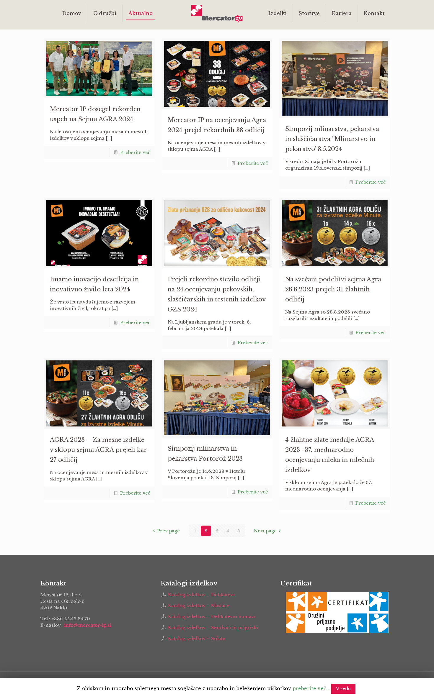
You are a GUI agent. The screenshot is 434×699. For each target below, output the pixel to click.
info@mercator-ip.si (87, 625)
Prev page (168, 531)
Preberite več (135, 152)
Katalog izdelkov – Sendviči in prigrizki (213, 627)
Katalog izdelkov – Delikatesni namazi (211, 616)
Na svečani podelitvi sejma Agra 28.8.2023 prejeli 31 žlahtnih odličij (333, 289)
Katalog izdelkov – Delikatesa (201, 595)
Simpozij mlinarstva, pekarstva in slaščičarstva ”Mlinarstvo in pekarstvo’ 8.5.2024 (332, 138)
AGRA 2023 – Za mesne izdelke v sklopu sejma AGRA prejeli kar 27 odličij (98, 449)
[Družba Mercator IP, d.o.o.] (217, 13)
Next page (265, 531)
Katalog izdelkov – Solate (196, 638)
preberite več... (311, 688)
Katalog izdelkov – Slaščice (198, 605)
